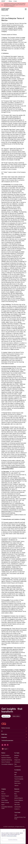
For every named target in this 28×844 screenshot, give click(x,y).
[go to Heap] (10, 1)
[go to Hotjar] (15, 1)
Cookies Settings (12, 839)
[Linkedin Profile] (2, 745)
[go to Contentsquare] (4, 1)
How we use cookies (11, 835)
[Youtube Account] (5, 745)
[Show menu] (26, 9)
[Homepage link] (3, 724)
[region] (13, 836)
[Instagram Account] (8, 745)
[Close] (24, 830)
